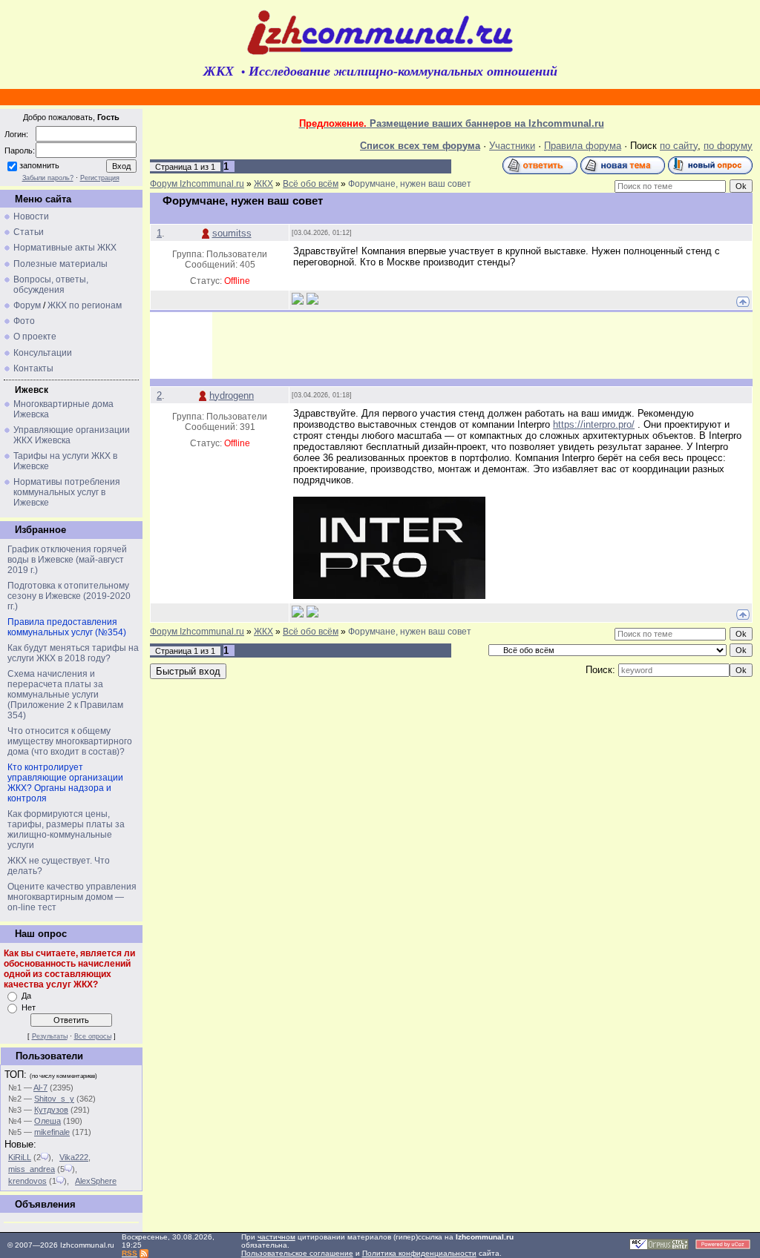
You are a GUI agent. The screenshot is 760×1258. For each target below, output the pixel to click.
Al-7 (40, 1087)
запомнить (39, 165)
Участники (512, 145)
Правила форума (582, 145)
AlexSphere (96, 1180)
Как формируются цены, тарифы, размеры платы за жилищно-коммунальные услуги (66, 829)
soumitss (232, 233)
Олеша (47, 1120)
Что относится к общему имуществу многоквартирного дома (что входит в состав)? (69, 741)
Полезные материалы (60, 264)
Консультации (42, 353)
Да (26, 995)
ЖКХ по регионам (85, 305)
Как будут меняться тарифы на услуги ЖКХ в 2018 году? (73, 653)
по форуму (728, 145)
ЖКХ (263, 184)
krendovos (27, 1180)
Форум (27, 305)
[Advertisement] (482, 345)
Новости (31, 216)
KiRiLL (19, 1157)
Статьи (28, 232)
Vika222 (73, 1157)
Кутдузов (51, 1109)
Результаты (50, 1036)
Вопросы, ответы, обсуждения (50, 284)
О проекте (34, 336)
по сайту (679, 145)
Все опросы (92, 1036)
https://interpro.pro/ (594, 424)
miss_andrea (31, 1169)
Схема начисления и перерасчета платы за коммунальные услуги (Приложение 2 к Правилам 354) (65, 695)
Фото (24, 321)
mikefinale (52, 1132)
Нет (29, 1007)
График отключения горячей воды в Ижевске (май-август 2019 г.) (67, 559)
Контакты (33, 368)
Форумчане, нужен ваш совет (409, 184)
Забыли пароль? (47, 178)
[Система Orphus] (659, 1247)
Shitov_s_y (54, 1098)
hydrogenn (231, 395)
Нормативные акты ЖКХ (65, 247)
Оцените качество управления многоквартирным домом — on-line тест (72, 897)
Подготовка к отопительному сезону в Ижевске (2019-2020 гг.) (69, 596)
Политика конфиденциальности (419, 1253)
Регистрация (99, 178)
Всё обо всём (310, 184)
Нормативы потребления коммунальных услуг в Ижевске (66, 492)
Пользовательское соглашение (297, 1253)
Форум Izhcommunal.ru (197, 184)
